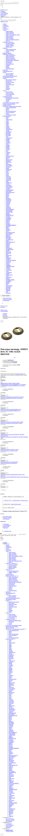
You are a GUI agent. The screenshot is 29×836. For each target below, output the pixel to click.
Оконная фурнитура (7, 71)
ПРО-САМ (8, 251)
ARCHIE (8, 128)
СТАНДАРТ (9, 270)
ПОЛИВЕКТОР (9, 249)
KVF (7, 151)
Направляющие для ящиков (12, 60)
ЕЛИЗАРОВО (9, 210)
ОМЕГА (8, 245)
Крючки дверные (10, 45)
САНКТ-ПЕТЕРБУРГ (11, 260)
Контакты (3, 15)
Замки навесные (9, 36)
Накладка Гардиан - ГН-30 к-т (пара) (9, 450)
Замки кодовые (9, 37)
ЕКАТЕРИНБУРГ (10, 209)
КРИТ (7, 227)
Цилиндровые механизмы (9, 103)
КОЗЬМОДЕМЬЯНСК (11, 225)
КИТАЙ (8, 221)
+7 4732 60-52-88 (15, 500)
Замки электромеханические (12, 39)
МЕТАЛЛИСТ (9, 233)
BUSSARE (8, 135)
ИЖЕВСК (8, 214)
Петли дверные (9, 74)
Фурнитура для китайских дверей (11, 102)
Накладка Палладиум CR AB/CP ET (9, 463)
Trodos (7, 175)
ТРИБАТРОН (9, 274)
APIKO (7, 127)
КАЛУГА (8, 216)
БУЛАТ (7, 196)
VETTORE (8, 179)
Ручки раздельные (10, 94)
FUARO (8, 141)
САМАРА (8, 259)
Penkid (7, 168)
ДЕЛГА (7, 205)
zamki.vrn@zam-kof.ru (16, 504)
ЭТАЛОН (8, 293)
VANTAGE (8, 177)
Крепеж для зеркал (10, 57)
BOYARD (8, 134)
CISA (7, 136)
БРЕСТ (7, 194)
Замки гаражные (10, 32)
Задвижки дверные (10, 43)
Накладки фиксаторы (11, 111)
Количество (3, 377)
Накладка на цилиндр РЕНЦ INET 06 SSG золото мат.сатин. (14, 477)
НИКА (7, 241)
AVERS (7, 130)
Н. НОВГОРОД (9, 239)
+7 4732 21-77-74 (7, 500)
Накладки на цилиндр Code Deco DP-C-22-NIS (11, 423)
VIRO (7, 181)
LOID (7, 154)
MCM (7, 158)
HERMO (8, 146)
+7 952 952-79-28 (24, 500)
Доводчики (5, 28)
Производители (7, 116)
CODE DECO (9, 137)
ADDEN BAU (9, 119)
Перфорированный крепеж (12, 97)
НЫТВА (8, 244)
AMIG (7, 122)
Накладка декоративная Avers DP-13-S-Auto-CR (12, 398)
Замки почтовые (9, 38)
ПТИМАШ (8, 253)
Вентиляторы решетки (11, 79)
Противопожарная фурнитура (10, 76)
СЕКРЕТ (8, 262)
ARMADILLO (9, 129)
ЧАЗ (7, 284)
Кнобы (7, 51)
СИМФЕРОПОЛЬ (10, 266)
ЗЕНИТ (7, 213)
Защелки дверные (10, 50)
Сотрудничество (4, 13)
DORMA (8, 139)
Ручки (4, 90)
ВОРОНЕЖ (8, 199)
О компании (3, 12)
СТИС (7, 271)
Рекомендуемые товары (6, 383)
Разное (7, 66)
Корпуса (8, 40)
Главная (5, 313)
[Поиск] (14, 3)
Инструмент (9, 80)
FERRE (7, 140)
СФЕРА (8, 273)
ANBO (7, 123)
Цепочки (8, 88)
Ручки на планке (10, 93)
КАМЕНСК (8, 217)
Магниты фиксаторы (11, 59)
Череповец (8, 287)
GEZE (7, 144)
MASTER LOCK (10, 156)
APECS (7, 125)
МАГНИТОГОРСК (10, 232)
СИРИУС (8, 267)
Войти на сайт (4, 310)
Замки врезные (9, 31)
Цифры (7, 89)
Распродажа (6, 26)
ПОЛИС (8, 250)
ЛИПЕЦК (8, 230)
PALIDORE (8, 164)
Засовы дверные (9, 44)
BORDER (8, 133)
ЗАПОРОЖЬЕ (9, 211)
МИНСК (8, 236)
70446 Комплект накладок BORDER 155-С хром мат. (13, 385)
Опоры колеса (9, 61)
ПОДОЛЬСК (9, 248)
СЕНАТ (8, 264)
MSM (7, 163)
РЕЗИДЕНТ (8, 255)
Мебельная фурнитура (8, 54)
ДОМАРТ (8, 207)
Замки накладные (10, 33)
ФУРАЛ (8, 278)
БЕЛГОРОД (8, 191)
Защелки (5, 48)
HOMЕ (7, 147)
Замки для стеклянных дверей (13, 34)
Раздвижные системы (8, 77)
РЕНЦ (7, 256)
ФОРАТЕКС (9, 277)
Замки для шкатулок (10, 55)
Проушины (8, 99)
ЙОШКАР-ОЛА (9, 215)
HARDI (7, 145)
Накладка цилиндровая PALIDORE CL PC (10, 410)
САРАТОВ (8, 261)
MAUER (8, 157)
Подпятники (9, 62)
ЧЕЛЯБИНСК (9, 285)
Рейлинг (8, 67)
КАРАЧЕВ (8, 219)
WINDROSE (9, 182)
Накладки (5, 70)
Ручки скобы (9, 95)
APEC (7, 124)
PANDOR (8, 167)
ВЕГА (7, 197)
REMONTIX (9, 169)
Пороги (7, 85)
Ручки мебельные (10, 68)
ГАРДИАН (8, 201)
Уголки (7, 100)
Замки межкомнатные (11, 49)
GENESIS (8, 142)
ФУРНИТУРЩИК (10, 279)
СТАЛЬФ (8, 268)
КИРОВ (8, 220)
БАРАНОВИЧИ (9, 190)
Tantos (7, 174)
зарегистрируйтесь (19, 373)
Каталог (5, 314)
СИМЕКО (8, 265)
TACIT (7, 173)
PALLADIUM (9, 165)
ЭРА (7, 291)
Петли (4, 72)
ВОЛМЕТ (8, 198)
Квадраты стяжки (10, 82)
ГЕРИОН (8, 202)
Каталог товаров (6, 295)
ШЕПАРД (8, 289)
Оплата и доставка (7, 517)
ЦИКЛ (7, 283)
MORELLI (8, 160)
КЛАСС (8, 222)
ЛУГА (7, 231)
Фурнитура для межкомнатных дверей (12, 106)
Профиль (8, 65)
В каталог (3, 11)
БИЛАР (8, 193)
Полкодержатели (10, 63)
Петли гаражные (10, 73)
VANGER (8, 176)
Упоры (7, 87)
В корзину (3, 380)
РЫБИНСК (8, 258)
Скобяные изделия (7, 96)
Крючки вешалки (7, 53)
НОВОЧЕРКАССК (10, 242)
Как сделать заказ (7, 516)
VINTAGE (8, 180)
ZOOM (7, 184)
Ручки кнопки (9, 91)
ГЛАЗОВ (8, 203)
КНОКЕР (8, 224)
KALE (7, 150)
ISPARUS (8, 148)
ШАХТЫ (8, 288)
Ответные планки (10, 84)
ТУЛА (7, 276)
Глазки (4, 27)
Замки (4, 30)
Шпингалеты (9, 46)
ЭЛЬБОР (8, 290)
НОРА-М (8, 243)
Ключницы (8, 83)
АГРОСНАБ (9, 187)
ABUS (7, 117)
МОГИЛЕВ (8, 237)
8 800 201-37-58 (4, 21)
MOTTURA (8, 162)
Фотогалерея (3, 14)
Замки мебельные (10, 56)
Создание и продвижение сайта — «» (14, 534)
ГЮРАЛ (8, 204)
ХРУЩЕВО (8, 281)
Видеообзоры (6, 518)
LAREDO (8, 152)
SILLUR (8, 170)
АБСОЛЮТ (8, 185)
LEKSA (8, 153)
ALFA (7, 120)
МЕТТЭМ (8, 234)
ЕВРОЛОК (8, 208)
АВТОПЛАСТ (9, 186)
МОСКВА (8, 238)
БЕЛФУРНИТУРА (10, 192)
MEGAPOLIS (9, 159)
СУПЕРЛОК (9, 272)
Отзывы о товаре (15, 383)
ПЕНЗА (8, 247)
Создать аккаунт (4, 311)
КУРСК (8, 228)
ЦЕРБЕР (8, 282)
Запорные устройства (8, 42)
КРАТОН (8, 226)
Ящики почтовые (7, 105)
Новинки (5, 25)
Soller (7, 171)
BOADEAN (8, 131)
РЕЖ (7, 254)
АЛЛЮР (8, 188)
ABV (7, 118)
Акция (4, 23)
